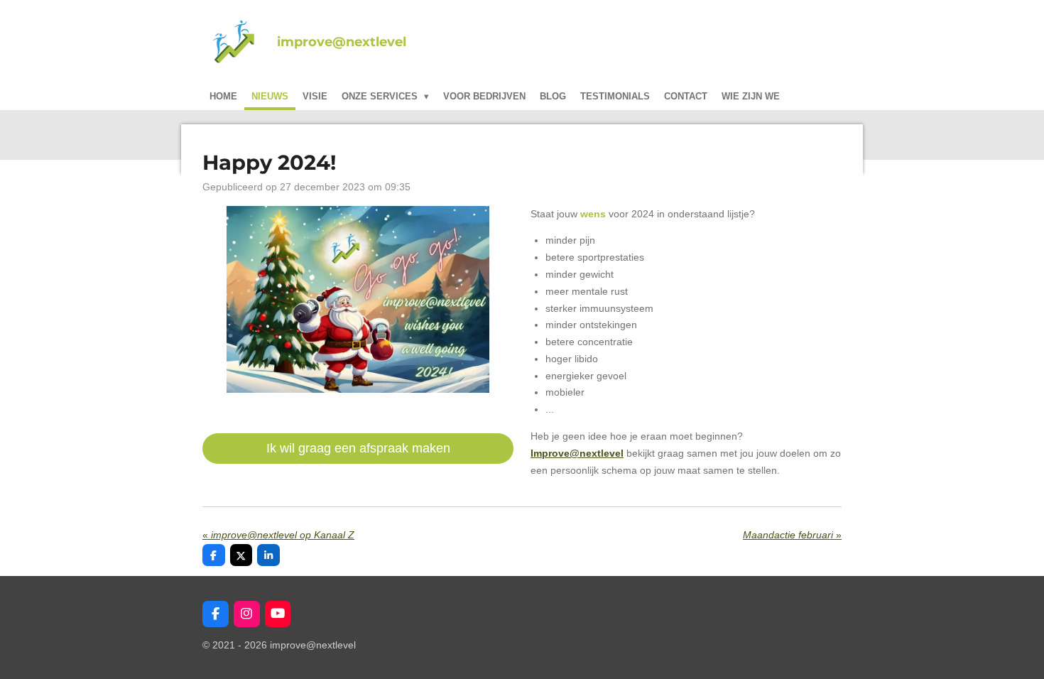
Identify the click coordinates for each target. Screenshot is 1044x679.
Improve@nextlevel (577, 453)
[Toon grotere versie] (358, 299)
